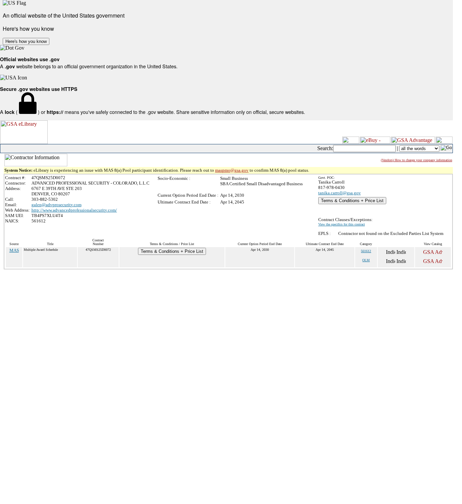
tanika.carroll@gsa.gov (339, 192)
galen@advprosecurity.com (56, 204)
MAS (14, 250)
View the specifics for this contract (341, 224)
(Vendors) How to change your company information (416, 160)
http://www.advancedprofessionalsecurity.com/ (74, 210)
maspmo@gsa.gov (232, 170)
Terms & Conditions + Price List (352, 200)
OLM (366, 260)
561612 (366, 251)
